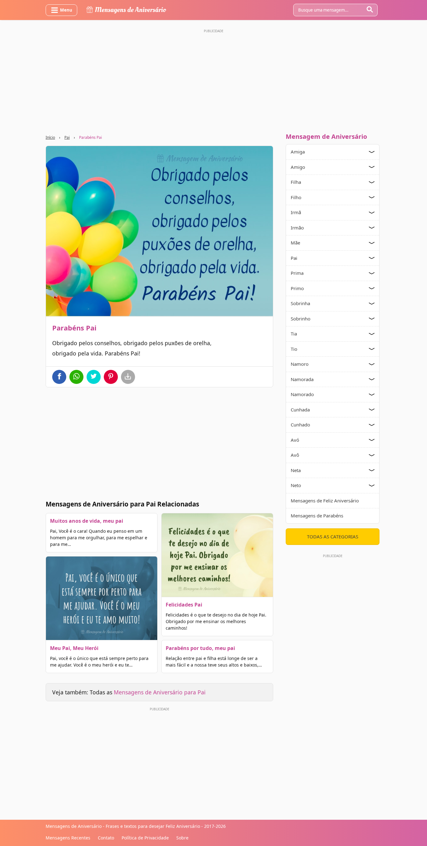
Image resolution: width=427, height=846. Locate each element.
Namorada (302, 379)
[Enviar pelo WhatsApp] (76, 377)
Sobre (182, 838)
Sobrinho (300, 318)
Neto (296, 485)
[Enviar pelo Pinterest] (111, 377)
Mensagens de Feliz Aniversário (325, 500)
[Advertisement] (213, 79)
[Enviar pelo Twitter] (94, 377)
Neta (296, 470)
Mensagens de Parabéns (317, 515)
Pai (67, 137)
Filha (296, 182)
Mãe (295, 242)
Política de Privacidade (145, 838)
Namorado (302, 394)
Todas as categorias (332, 536)
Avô (295, 455)
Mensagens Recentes (68, 838)
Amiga (298, 152)
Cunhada (300, 409)
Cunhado (300, 424)
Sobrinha (300, 303)
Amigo (298, 167)
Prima (297, 273)
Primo (297, 288)
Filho (296, 197)
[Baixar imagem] (128, 377)
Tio (294, 349)
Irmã (296, 212)
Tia (294, 333)
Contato (106, 838)
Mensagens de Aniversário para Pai (160, 692)
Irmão (297, 227)
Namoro (300, 364)
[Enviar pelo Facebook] (59, 377)
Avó (295, 440)
